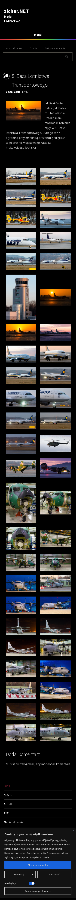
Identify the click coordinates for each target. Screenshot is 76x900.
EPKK (25, 91)
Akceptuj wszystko (38, 865)
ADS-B (8, 804)
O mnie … (35, 48)
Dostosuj (19, 874)
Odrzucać (54, 874)
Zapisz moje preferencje (38, 891)
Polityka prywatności (55, 48)
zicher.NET (16, 11)
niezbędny (10, 883)
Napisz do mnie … (15, 48)
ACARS (8, 795)
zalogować (27, 764)
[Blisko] (73, 830)
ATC (6, 813)
